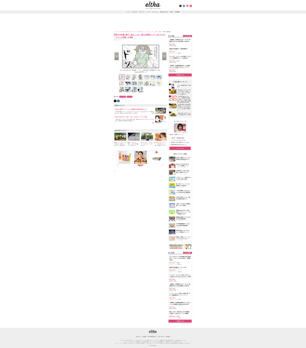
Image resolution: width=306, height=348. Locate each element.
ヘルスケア (134, 12)
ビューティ (142, 12)
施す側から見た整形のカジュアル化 (180, 142)
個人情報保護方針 (152, 336)
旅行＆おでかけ (164, 12)
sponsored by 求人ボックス (187, 77)
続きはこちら (180, 75)
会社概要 (144, 336)
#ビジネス (129, 96)
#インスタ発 (122, 96)
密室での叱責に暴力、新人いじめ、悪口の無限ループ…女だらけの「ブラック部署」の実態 (142, 31)
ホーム (115, 31)
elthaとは (138, 336)
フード (148, 12)
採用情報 (168, 336)
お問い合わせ (161, 336)
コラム (119, 31)
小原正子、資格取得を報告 (177, 138)
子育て (171, 12)
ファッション (155, 12)
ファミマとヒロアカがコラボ (178, 140)
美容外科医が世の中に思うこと (179, 144)
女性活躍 (177, 12)
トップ (128, 12)
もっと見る (181, 148)
